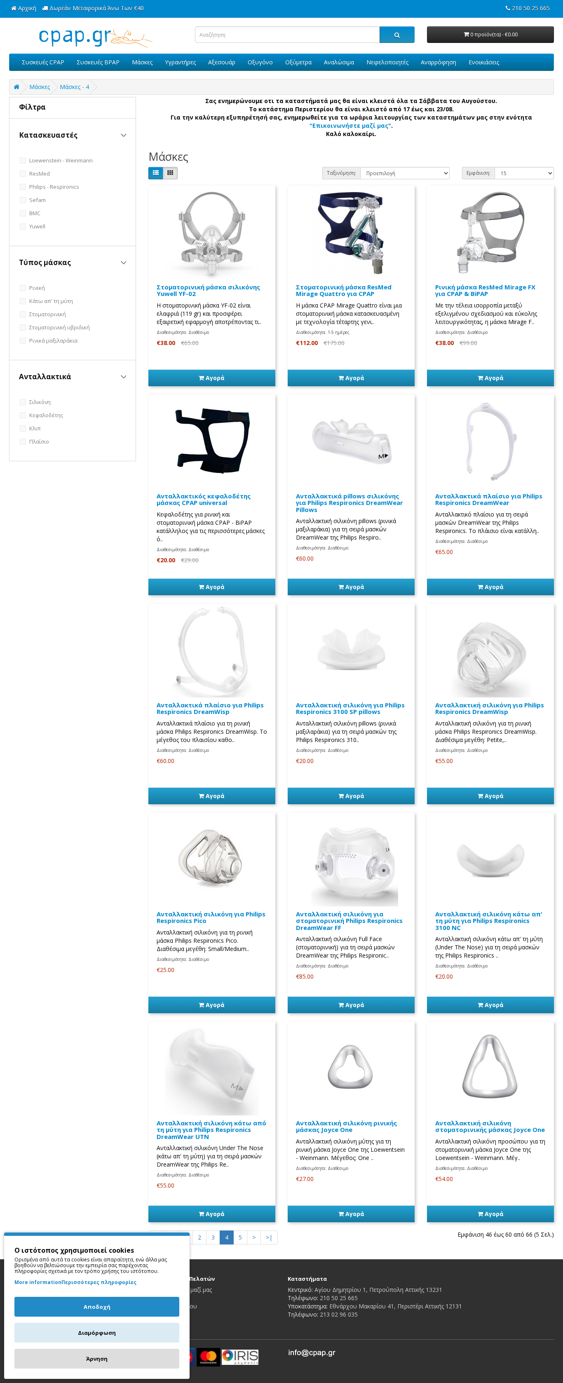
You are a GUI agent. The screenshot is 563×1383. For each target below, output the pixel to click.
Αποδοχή (97, 1306)
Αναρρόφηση (438, 62)
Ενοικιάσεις (484, 62)
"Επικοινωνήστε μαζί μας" (350, 125)
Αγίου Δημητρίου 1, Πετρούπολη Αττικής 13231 (378, 1290)
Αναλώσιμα (339, 62)
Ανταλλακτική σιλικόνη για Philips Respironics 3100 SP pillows (350, 708)
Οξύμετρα (298, 62)
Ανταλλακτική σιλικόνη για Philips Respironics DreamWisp (489, 708)
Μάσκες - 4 (74, 87)
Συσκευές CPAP (43, 62)
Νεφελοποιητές (387, 62)
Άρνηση (97, 1358)
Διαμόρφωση (97, 1332)
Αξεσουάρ (221, 62)
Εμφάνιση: (478, 172)
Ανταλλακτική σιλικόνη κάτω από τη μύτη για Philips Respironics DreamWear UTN (211, 1130)
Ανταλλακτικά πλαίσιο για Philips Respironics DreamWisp (210, 708)
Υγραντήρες (180, 62)
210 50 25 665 (339, 1298)
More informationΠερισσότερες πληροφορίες (75, 1282)
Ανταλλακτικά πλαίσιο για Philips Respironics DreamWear (488, 499)
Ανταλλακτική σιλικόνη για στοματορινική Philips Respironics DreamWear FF (349, 921)
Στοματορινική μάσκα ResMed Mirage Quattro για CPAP (344, 290)
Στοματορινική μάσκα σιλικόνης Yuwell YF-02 (208, 290)
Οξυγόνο (260, 62)
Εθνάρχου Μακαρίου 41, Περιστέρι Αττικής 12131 (395, 1306)
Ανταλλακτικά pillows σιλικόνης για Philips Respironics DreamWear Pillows (349, 503)
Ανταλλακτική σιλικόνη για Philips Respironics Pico (211, 917)
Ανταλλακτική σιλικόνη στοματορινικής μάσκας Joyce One (490, 1126)
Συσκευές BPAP (98, 62)
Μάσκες (142, 62)
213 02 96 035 (339, 1314)
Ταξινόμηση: (341, 172)
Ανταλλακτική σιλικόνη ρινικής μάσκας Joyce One (346, 1126)
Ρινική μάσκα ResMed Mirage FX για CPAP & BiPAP (485, 290)
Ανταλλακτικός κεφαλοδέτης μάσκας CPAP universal (204, 499)
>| (269, 1237)
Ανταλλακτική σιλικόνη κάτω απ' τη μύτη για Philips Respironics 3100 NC (488, 921)
